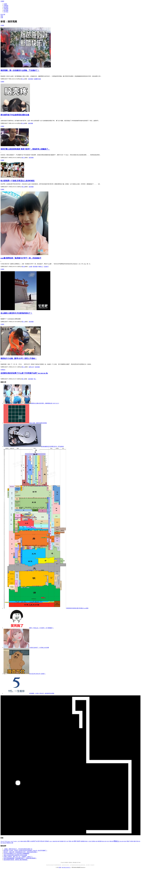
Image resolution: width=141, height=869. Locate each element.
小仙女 (50, 841)
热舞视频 (83, 841)
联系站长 (70, 862)
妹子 (34, 841)
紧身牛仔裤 (104, 841)
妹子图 (38, 841)
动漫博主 (25, 841)
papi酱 (30, 266)
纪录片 (108, 841)
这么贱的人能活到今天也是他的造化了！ (16, 313)
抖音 (65, 841)
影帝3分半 (31, 367)
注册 (2, 17)
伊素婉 (21, 841)
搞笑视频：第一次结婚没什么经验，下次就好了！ (20, 70)
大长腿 (31, 841)
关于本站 (78, 862)
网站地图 (74, 862)
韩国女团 (4, 842)
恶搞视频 (61, 841)
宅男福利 (47, 841)
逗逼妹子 (46, 266)
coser (12, 841)
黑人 (35, 379)
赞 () (23, 79)
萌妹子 (128, 841)
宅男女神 (42, 841)
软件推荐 (6, 7)
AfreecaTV (3, 841)
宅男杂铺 (6, 8)
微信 (56, 841)
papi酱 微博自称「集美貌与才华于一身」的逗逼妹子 (21, 258)
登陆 (2, 16)
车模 (137, 841)
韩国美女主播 (9, 842)
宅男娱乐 (3, 369)
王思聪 (89, 841)
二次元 (18, 841)
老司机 (125, 841)
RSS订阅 (3, 14)
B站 (6, 841)
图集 (28, 841)
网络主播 (111, 841)
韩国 (1, 842)
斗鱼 (67, 841)
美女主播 (121, 841)
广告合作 (62, 862)
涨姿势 (78, 841)
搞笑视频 (30, 79)
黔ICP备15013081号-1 (66, 867)
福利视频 (100, 841)
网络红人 (40, 266)
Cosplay (15, 841)
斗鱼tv (69, 841)
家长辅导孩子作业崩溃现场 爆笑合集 (15, 115)
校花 (73, 841)
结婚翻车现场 (37, 79)
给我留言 (66, 862)
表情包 (131, 841)
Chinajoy (8, 841)
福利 (96, 841)
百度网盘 (93, 841)
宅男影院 (6, 5)
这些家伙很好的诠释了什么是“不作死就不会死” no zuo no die (24, 373)
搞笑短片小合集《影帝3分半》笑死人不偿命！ (19, 358)
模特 (75, 841)
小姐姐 (53, 841)
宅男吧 (2, 1)
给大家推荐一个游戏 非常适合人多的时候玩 (18, 181)
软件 (139, 841)
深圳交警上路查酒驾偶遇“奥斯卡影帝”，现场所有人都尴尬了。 (25, 149)
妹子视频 (6, 10)
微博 (58, 841)
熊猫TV (86, 841)
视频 (135, 841)
